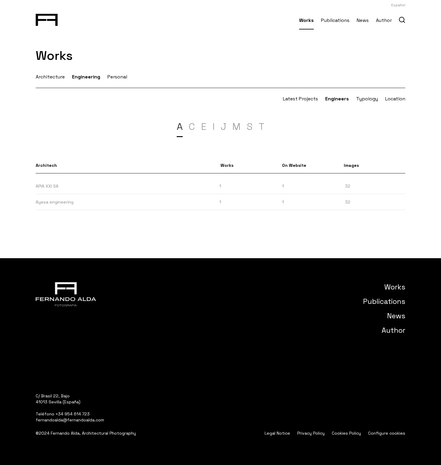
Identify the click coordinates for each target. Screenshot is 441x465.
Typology (367, 99)
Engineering (86, 77)
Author (384, 20)
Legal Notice (277, 433)
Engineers (337, 99)
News (363, 20)
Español (398, 5)
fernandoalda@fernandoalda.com (70, 420)
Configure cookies (386, 433)
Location (395, 99)
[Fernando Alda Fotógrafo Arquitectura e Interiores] (47, 19)
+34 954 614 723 (73, 414)
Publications (335, 20)
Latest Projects (300, 99)
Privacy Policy (311, 433)
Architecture (50, 77)
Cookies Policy (346, 433)
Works (306, 20)
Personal (117, 77)
